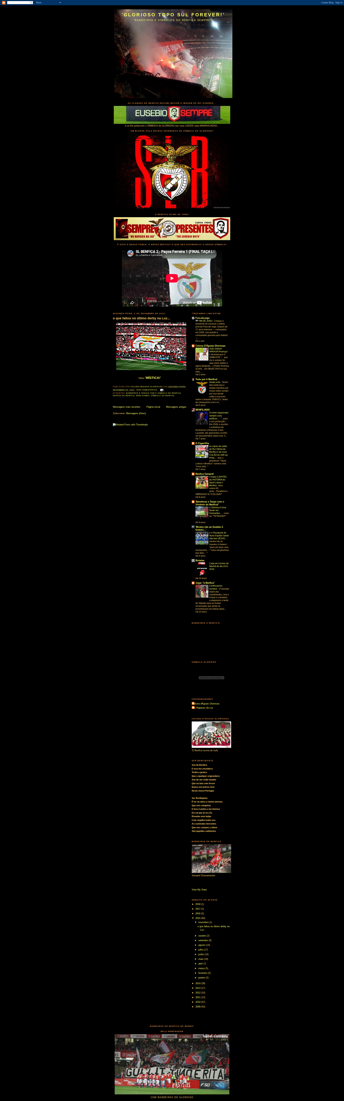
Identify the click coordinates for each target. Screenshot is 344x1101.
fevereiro (203, 973)
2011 (198, 997)
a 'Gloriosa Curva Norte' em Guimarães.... (217, 510)
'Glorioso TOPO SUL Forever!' (173, 14)
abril (200, 963)
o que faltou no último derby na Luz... (141, 318)
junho (201, 954)
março (202, 968)
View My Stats (199, 889)
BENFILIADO (202, 409)
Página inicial (153, 407)
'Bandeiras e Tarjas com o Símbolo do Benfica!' (209, 503)
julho (201, 949)
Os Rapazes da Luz (203, 707)
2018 (198, 904)
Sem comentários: (147, 390)
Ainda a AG (215, 382)
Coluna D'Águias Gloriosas (210, 345)
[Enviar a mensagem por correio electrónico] (162, 390)
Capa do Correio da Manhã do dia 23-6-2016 (219, 566)
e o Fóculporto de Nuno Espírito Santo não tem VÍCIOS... (219, 536)
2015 (198, 918)
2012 (198, 992)
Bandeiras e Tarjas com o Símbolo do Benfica (153, 393)
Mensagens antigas (176, 407)
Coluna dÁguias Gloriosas (206, 703)
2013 (198, 988)
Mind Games (143, 396)
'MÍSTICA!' (152, 378)
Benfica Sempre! (204, 474)
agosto (202, 945)
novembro (203, 922)
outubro (202, 935)
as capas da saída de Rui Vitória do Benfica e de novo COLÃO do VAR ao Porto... (218, 452)
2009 (198, 1006)
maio (201, 959)
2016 (198, 913)
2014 (198, 983)
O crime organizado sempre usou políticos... (218, 415)
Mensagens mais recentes (126, 407)
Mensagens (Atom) (136, 413)
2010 (198, 1002)
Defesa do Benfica (124, 396)
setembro (203, 940)
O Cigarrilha (202, 443)
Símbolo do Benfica (162, 396)
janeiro (202, 977)
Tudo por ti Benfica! (206, 379)
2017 (198, 908)
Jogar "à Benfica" (205, 583)
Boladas (199, 560)
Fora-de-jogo (202, 318)
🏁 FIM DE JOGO (204, 321)
